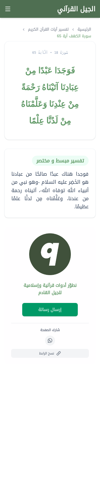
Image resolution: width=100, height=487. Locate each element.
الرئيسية (84, 29)
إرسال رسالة (50, 309)
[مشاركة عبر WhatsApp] (50, 341)
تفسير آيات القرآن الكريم (48, 29)
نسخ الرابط (46, 353)
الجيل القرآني (76, 8)
